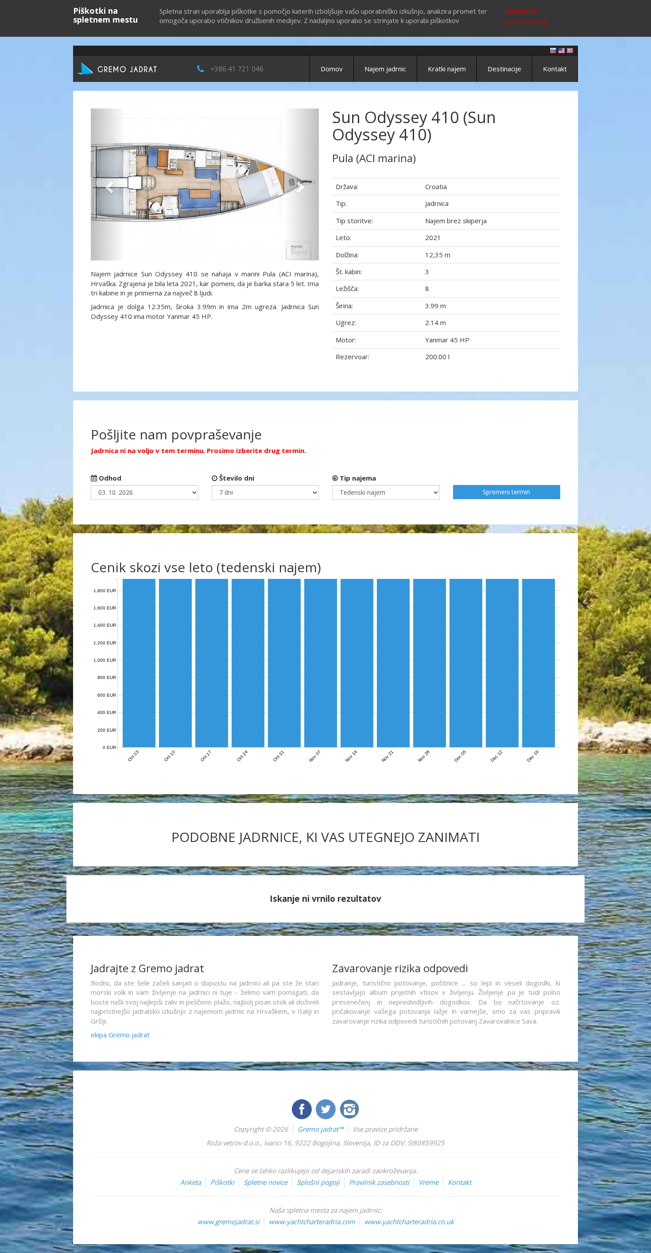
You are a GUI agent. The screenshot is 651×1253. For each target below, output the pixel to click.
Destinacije (504, 68)
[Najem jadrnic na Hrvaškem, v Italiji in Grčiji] (553, 50)
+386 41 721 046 (237, 68)
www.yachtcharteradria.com (312, 1221)
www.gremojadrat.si (229, 1221)
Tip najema (357, 477)
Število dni (235, 477)
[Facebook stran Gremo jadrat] (302, 1108)
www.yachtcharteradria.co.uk (409, 1221)
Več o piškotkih (526, 22)
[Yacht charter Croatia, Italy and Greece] (561, 50)
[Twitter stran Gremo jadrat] (326, 1108)
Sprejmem (522, 11)
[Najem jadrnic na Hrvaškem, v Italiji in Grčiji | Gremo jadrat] (131, 67)
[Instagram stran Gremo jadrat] (349, 1108)
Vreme (428, 1182)
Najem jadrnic (385, 68)
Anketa (190, 1182)
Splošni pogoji (318, 1182)
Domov (332, 68)
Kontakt (555, 68)
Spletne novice (265, 1182)
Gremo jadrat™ (320, 1129)
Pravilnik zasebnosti (379, 1182)
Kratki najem (447, 68)
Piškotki (222, 1182)
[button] (108, 184)
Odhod (109, 477)
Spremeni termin (506, 492)
